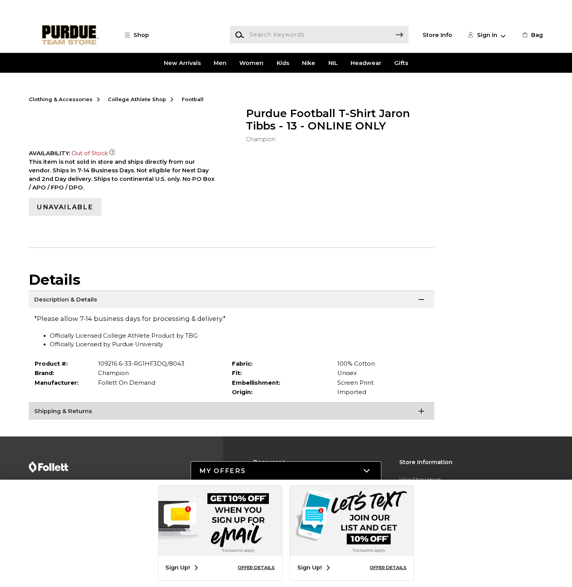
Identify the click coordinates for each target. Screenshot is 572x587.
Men (220, 62)
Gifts (401, 62)
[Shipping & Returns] (232, 412)
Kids (283, 62)
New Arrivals (182, 62)
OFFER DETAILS (256, 567)
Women (251, 62)
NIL (333, 62)
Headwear (366, 62)
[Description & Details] (232, 300)
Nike (308, 62)
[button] (140, 35)
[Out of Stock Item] (112, 153)
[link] (532, 35)
